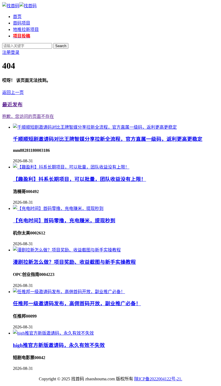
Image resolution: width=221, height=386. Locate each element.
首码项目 (21, 23)
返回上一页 (13, 92)
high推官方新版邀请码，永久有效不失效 (59, 345)
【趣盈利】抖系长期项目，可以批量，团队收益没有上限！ (79, 179)
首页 (17, 16)
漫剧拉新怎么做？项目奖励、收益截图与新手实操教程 (74, 262)
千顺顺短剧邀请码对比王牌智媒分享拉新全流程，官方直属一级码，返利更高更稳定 (107, 139)
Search (60, 46)
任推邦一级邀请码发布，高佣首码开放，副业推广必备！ (77, 303)
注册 (6, 52)
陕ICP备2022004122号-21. (158, 379)
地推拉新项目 (26, 29)
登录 (15, 52)
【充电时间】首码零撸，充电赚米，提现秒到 (64, 220)
